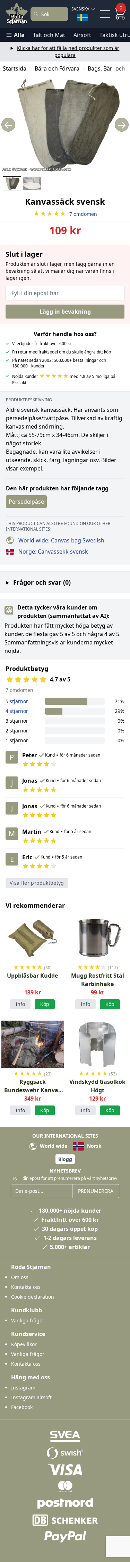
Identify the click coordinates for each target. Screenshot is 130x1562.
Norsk (94, 1146)
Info (20, 1004)
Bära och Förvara (57, 68)
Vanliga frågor (27, 1320)
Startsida (14, 68)
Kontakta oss (26, 1287)
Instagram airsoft (31, 1397)
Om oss (19, 1277)
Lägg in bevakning (65, 311)
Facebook (22, 1407)
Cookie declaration (32, 1296)
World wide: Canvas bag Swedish (61, 540)
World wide (52, 1146)
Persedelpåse (26, 501)
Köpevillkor (24, 1344)
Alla (19, 35)
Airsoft (82, 35)
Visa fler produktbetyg (37, 882)
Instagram (23, 1387)
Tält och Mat (49, 35)
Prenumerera (95, 1191)
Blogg (65, 1159)
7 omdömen (65, 214)
